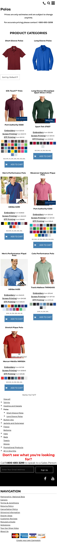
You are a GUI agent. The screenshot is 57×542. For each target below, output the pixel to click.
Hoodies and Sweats (12, 406)
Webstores (5, 525)
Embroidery (9, 130)
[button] (48, 3)
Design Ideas (6, 515)
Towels (6, 440)
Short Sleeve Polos (15, 413)
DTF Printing (10, 137)
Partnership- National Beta (12, 496)
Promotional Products (13, 447)
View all (6, 399)
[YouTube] (53, 478)
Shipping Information (10, 512)
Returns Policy (7, 506)
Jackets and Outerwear (13, 423)
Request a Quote (7, 522)
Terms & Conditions (9, 503)
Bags (5, 437)
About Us (4, 531)
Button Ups (8, 420)
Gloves (6, 444)
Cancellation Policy (9, 509)
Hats (5, 433)
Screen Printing (9, 134)
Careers (3, 500)
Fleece (6, 427)
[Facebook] (45, 478)
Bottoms (7, 430)
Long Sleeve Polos (15, 416)
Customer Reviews (8, 518)
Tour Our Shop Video (9, 528)
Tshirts (6, 402)
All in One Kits (9, 451)
